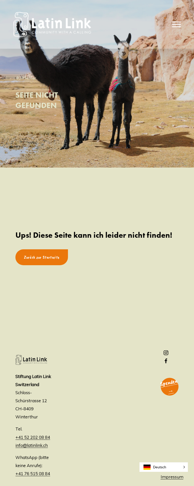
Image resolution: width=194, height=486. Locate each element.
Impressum (172, 476)
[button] (164, 467)
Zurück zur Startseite (41, 257)
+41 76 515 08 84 (32, 473)
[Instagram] (165, 352)
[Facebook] (165, 360)
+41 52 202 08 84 (32, 437)
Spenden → (168, 386)
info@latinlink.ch (31, 445)
